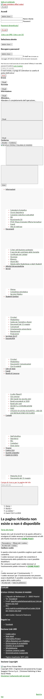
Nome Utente (28, 19)
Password (26, 21)
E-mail (25, 56)
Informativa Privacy (13, 639)
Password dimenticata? (10, 26)
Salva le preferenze (19, 583)
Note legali (10, 636)
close (4, 185)
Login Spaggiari (18, 66)
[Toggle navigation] (19, 174)
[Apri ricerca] (24, 155)
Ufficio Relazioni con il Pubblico (17, 641)
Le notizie (9, 511)
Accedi (4, 7)
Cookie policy (11, 634)
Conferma (12, 143)
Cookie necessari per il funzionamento (16, 573)
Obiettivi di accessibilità (15, 646)
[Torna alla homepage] (22, 145)
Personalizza (6, 543)
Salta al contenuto (8, 2)
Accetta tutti (9, 546)
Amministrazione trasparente (17, 653)
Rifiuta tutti (20, 543)
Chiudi (4, 82)
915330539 (13, 599)
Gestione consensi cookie (15, 651)
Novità (8, 509)
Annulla (4, 143)
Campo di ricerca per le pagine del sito (16, 483)
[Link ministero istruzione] (12, 4)
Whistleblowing (11, 648)
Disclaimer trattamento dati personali (15, 676)
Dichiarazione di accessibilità (17, 643)
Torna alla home (7, 530)
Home (8, 506)
